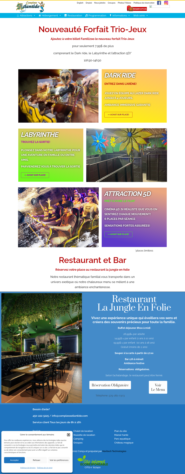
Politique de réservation (144, 3)
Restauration (75, 15)
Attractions (26, 15)
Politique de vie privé (44, 468)
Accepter (14, 460)
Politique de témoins (28, 468)
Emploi (89, 3)
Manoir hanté (121, 435)
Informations (120, 15)
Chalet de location (83, 431)
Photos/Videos (124, 3)
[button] (68, 434)
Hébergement (50, 15)
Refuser (36, 460)
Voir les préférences (59, 460)
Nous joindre (99, 3)
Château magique (123, 442)
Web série (139, 15)
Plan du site (120, 431)
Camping (78, 438)
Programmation (97, 15)
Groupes (111, 3)
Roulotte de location (84, 435)
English (80, 3)
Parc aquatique (122, 438)
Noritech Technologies (114, 451)
